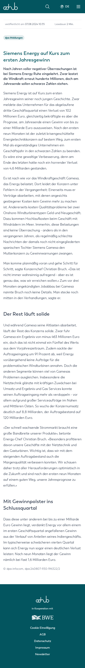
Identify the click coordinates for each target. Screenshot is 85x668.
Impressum (42, 647)
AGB (43, 634)
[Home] (10, 6)
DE (67, 6)
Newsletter (42, 654)
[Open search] (47, 6)
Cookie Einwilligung (42, 628)
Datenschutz (42, 641)
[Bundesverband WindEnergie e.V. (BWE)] (42, 615)
